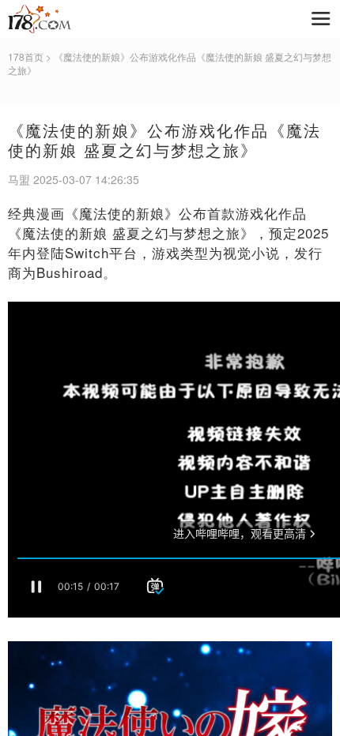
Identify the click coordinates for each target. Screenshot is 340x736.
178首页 (25, 56)
